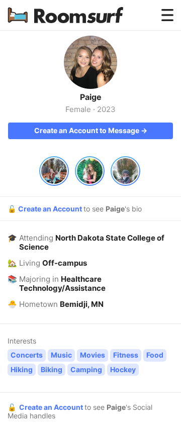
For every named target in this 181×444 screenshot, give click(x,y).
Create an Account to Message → (90, 130)
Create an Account (50, 208)
